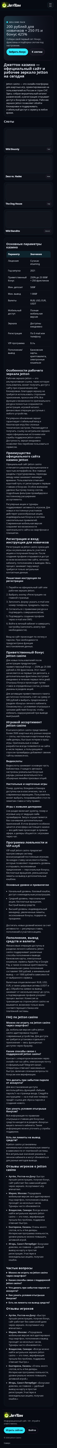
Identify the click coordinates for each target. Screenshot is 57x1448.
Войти (32, 1430)
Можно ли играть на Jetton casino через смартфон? (27, 1274)
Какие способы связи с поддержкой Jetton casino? (28, 1282)
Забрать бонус (17, 51)
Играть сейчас (14, 1430)
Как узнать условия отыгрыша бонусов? (25, 1297)
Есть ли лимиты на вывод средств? (29, 1302)
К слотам (37, 51)
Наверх (7, 1443)
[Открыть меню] (50, 5)
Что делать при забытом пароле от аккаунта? (28, 1289)
